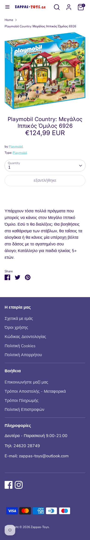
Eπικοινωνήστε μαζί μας (26, 382)
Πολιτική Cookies (20, 346)
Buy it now (45, 195)
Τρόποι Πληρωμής (22, 400)
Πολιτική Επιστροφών (24, 409)
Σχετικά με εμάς (19, 318)
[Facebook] (8, 485)
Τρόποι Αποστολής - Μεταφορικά (35, 391)
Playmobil (16, 146)
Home (9, 20)
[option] (45, 70)
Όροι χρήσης (16, 327)
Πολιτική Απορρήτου (23, 355)
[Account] (68, 6)
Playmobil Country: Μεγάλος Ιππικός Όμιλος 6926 (40, 26)
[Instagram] (19, 485)
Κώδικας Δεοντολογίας (25, 336)
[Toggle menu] (5, 7)
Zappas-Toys (40, 527)
